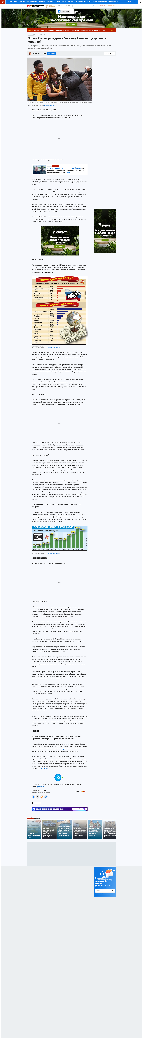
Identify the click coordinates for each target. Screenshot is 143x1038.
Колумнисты (102, 2)
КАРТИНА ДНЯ (37, 803)
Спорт (95, 2)
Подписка (111, 6)
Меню (2, 2)
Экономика (50, 2)
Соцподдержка (81, 2)
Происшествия (113, 2)
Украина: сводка (59, 30)
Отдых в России (75, 30)
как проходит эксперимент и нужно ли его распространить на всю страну (66, 170)
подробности (43, 768)
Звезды (64, 2)
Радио (95, 6)
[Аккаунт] (140, 2)
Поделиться (110, 53)
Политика (33, 2)
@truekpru (40, 787)
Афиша (103, 30)
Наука (89, 2)
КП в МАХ (67, 30)
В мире (58, 2)
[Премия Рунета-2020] (49, 6)
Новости (36, 30)
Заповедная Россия (86, 30)
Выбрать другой (65, 11)
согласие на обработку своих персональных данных (103, 894)
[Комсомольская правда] (35, 5)
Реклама (102, 6)
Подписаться (51, 53)
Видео (16, 2)
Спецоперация (24, 2)
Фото (10, 2)
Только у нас (43, 30)
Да (59, 11)
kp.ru (84, 791)
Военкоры (51, 30)
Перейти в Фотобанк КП (50, 105)
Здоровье (71, 2)
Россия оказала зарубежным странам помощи (58, 749)
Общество (42, 2)
